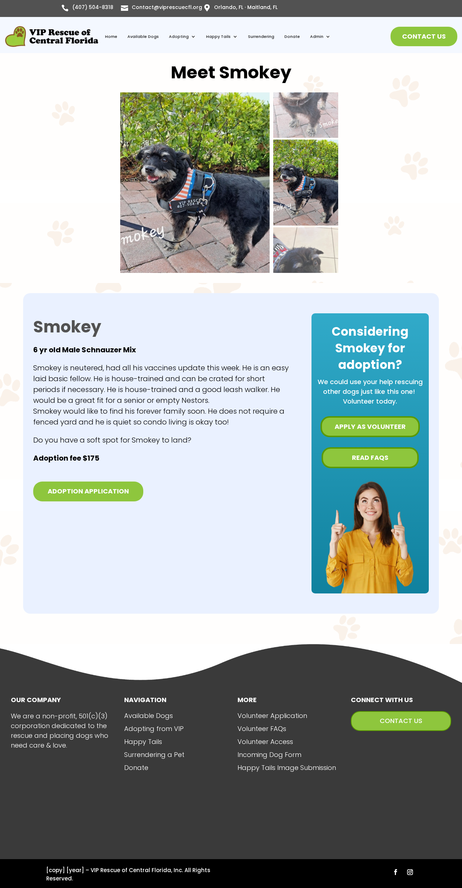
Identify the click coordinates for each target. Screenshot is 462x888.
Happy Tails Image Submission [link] (286, 767)
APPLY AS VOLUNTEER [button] (370, 426)
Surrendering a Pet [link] (154, 754)
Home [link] (111, 36)
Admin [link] (316, 36)
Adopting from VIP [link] (154, 728)
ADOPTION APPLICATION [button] (88, 491)
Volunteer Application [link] (272, 715)
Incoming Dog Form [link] (269, 754)
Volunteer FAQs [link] (261, 728)
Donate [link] (292, 36)
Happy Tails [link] (218, 36)
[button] (395, 872)
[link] (52, 36)
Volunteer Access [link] (265, 741)
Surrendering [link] (261, 36)
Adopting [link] (179, 36)
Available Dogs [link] (143, 36)
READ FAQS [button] (370, 457)
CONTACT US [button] (424, 36)
